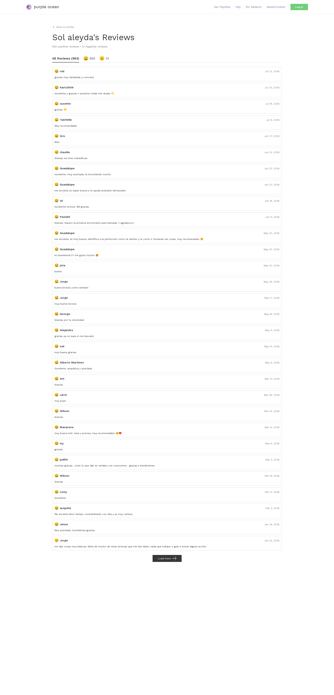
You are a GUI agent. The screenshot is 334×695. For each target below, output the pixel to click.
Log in (299, 7)
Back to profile (65, 27)
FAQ (238, 7)
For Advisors (253, 7)
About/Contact (276, 7)
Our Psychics (222, 7)
